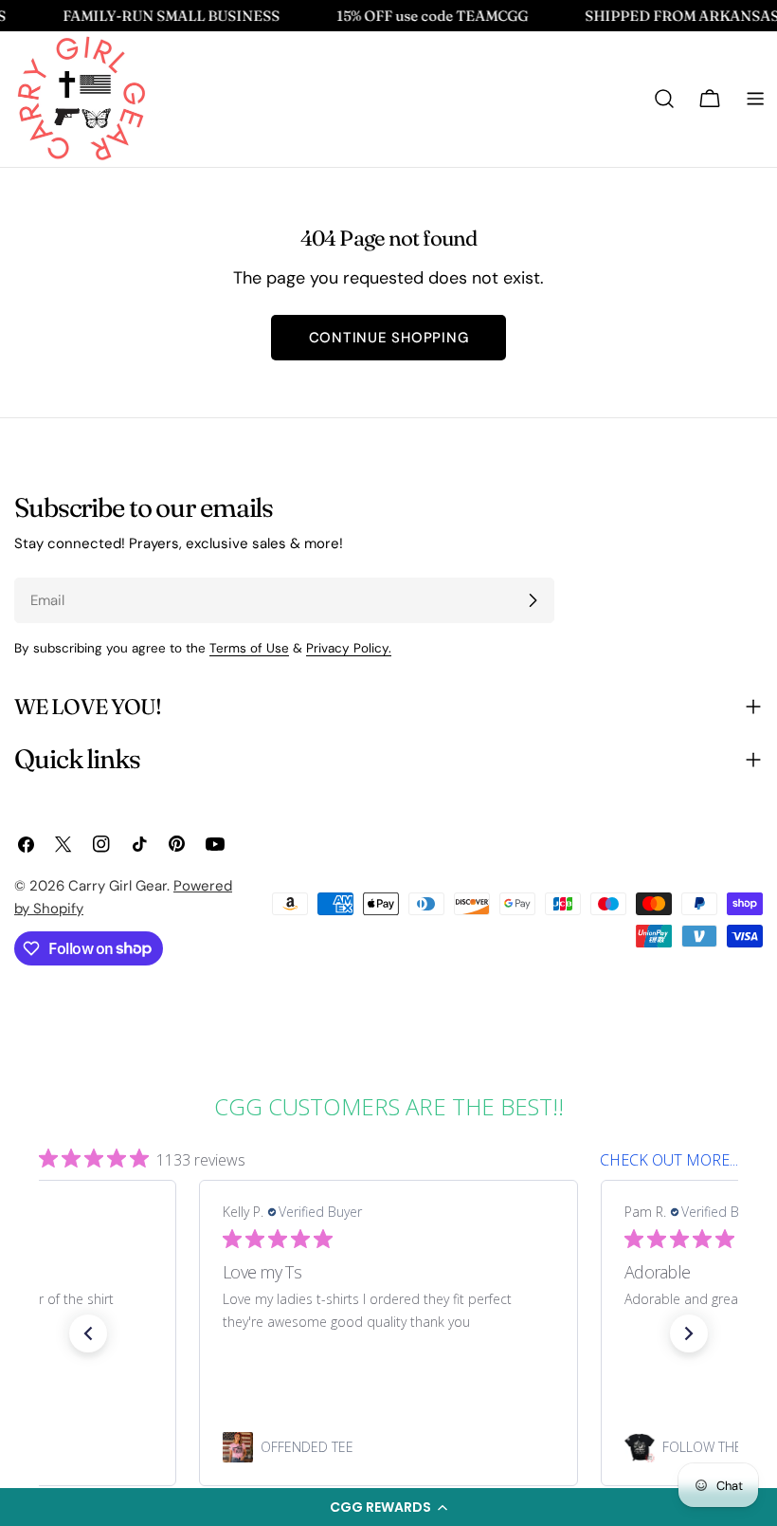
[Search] (664, 99)
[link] (388, 1447)
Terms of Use (249, 648)
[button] (388, 1507)
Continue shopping (389, 337)
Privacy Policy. (348, 648)
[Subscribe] (532, 600)
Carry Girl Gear (117, 885)
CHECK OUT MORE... (669, 1159)
